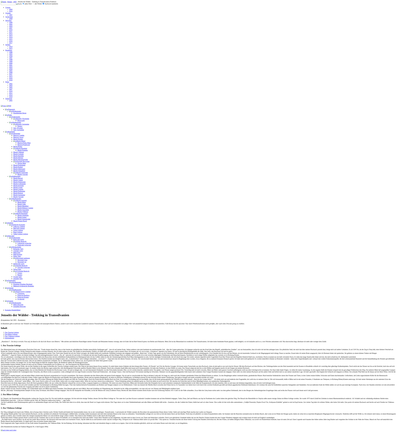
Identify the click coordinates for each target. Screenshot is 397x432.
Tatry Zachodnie (18, 130)
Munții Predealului (19, 165)
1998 (10, 59)
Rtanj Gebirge (17, 232)
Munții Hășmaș (18, 158)
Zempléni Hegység (19, 306)
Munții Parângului (19, 191)
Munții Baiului (18, 139)
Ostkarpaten (16, 117)
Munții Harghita (18, 156)
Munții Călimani (18, 152)
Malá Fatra (16, 252)
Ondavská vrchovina (24, 245)
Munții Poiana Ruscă (20, 221)
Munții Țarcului (18, 197)
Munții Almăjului (23, 215)
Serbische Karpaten (18, 225)
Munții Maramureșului (20, 159)
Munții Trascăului (23, 210)
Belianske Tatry (18, 249)
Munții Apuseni (21, 200)
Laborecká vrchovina (24, 243)
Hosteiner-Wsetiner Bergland (22, 284)
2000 (10, 63)
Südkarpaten (16, 176)
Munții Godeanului (19, 184)
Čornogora (20, 293)
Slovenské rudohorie (23, 258)
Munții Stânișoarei (19, 169)
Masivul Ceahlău (18, 135)
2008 (10, 72)
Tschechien (9, 17)
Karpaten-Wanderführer (12, 310)
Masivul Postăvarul (23, 145)
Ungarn (7, 7)
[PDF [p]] (9, 106)
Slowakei (8, 20)
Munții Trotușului (22, 172)
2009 (10, 19)
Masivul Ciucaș (18, 137)
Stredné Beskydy (22, 265)
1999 (10, 22)
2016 (10, 11)
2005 (10, 71)
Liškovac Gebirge (19, 226)
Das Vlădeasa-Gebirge (12, 336)
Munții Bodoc (17, 146)
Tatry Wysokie (18, 128)
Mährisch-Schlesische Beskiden (23, 286)
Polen (7, 82)
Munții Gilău (21, 204)
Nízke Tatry (17, 256)
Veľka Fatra (17, 269)
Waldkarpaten (16, 290)
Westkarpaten (16, 111)
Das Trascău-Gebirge (12, 332)
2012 (10, 33)
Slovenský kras (22, 260)
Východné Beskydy (22, 271)
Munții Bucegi (18, 178)
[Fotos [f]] (3, 106)
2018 (10, 80)
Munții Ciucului (22, 174)
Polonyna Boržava (23, 295)
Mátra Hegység (18, 305)
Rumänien (8, 50)
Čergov (19, 273)
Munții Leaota (17, 187)
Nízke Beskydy (21, 241)
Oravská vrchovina (23, 267)
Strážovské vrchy (19, 264)
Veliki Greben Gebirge (20, 234)
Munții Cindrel (18, 180)
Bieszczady (21, 120)
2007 (10, 28)
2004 (10, 9)
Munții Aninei (21, 217)
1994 (10, 56)
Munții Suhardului (19, 171)
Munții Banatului (22, 213)
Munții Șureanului (19, 195)
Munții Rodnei (18, 167)
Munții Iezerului (18, 186)
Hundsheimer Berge (19, 113)
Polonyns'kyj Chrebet (23, 292)
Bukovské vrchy (18, 239)
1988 (10, 52)
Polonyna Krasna (23, 297)
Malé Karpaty (17, 254)
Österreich (8, 99)
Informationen (9, 338)
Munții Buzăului (21, 148)
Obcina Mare (21, 163)
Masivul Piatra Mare (24, 143)
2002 (10, 24)
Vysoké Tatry (17, 277)
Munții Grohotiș (18, 154)
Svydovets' (21, 299)
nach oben (12, 430)
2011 (10, 32)
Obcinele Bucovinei (22, 161)
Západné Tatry (18, 278)
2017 (10, 43)
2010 (10, 30)
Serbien (7, 45)
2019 (10, 97)
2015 (10, 39)
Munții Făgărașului (19, 182)
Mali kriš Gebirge (19, 228)
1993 (15, 2)
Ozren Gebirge (18, 230)
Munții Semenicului (23, 219)
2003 (10, 26)
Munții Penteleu (22, 150)
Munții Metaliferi (22, 206)
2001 (10, 65)
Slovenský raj (21, 262)
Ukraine (8, 13)
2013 (10, 35)
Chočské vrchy (18, 251)
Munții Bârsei (20, 141)
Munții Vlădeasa (22, 212)
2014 (10, 37)
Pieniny (19, 126)
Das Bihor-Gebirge (11, 334)
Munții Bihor (21, 202)
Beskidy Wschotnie (22, 119)
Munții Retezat (18, 193)
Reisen (9, 2)
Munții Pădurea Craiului (25, 208)
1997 (10, 15)
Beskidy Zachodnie (22, 124)
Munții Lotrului (18, 189)
